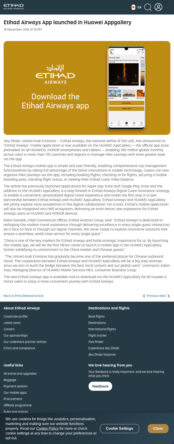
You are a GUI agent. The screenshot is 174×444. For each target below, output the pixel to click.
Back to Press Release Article (24, 296)
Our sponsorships (16, 335)
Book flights (96, 316)
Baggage (10, 380)
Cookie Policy (47, 428)
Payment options (15, 386)
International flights (102, 329)
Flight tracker (97, 335)
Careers (9, 329)
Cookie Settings (119, 428)
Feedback (100, 386)
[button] (136, 7)
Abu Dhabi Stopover (102, 354)
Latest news (12, 322)
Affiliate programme (18, 405)
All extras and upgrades (20, 373)
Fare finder (96, 342)
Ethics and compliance (19, 348)
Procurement (13, 399)
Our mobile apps (15, 392)
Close (158, 428)
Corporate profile (16, 316)
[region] (87, 428)
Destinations (97, 322)
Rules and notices (16, 411)
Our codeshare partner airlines (25, 342)
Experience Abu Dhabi (103, 348)
